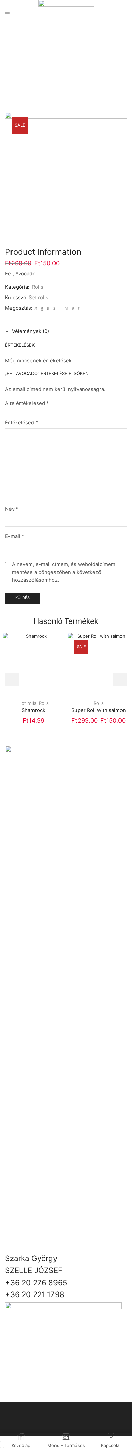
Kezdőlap (58, 60)
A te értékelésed (27, 403)
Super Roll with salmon (98, 710)
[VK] (48, 308)
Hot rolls (27, 703)
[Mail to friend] (60, 308)
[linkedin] (67, 308)
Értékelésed (21, 423)
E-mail (14, 536)
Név (11, 509)
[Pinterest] (54, 308)
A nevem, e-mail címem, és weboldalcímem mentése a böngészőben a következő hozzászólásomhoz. (63, 572)
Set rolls (38, 297)
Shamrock (33, 710)
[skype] (78, 308)
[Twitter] (35, 308)
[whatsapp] (73, 308)
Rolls (78, 60)
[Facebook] (42, 308)
